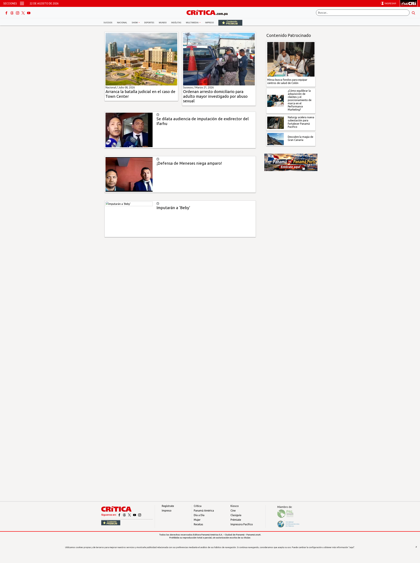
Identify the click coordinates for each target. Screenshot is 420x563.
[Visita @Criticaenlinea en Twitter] (124, 514)
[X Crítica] (23, 12)
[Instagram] (18, 12)
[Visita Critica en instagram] (139, 514)
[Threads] (12, 12)
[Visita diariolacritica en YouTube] (134, 514)
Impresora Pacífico (242, 524)
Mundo (163, 22)
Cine (233, 510)
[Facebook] (7, 12)
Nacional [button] (122, 22)
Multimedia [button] (192, 22)
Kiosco (235, 505)
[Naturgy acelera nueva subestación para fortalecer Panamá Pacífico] (275, 122)
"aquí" (351, 547)
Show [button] (135, 22)
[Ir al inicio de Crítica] (208, 12)
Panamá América (204, 510)
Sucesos (108, 22)
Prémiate (236, 519)
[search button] (413, 13)
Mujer (197, 519)
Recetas (198, 524)
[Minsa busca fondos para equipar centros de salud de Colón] (291, 59)
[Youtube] (28, 12)
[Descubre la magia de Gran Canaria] (275, 138)
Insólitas (176, 22)
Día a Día (199, 515)
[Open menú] (22, 3)
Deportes (149, 22)
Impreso (209, 22)
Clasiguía (236, 515)
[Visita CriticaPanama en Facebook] (119, 514)
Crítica (197, 505)
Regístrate (168, 505)
